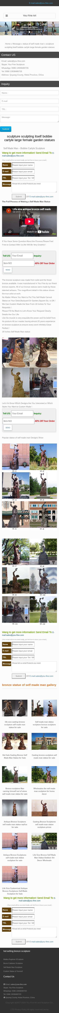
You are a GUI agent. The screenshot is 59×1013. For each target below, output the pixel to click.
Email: (16, 984)
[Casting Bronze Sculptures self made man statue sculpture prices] (44, 808)
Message (17, 44)
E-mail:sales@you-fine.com (41, 3)
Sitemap (46, 1009)
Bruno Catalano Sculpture (13, 963)
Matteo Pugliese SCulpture (13, 959)
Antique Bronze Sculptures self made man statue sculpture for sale (14, 857)
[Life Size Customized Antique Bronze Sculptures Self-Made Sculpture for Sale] (14, 874)
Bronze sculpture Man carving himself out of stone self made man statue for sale (14, 791)
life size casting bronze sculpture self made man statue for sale (14, 724)
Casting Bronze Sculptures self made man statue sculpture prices (44, 824)
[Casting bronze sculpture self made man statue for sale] (44, 741)
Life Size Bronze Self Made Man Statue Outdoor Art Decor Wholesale (44, 857)
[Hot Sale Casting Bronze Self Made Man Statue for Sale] (14, 741)
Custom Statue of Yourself (13, 971)
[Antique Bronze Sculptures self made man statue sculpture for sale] (14, 841)
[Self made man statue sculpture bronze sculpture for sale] (44, 708)
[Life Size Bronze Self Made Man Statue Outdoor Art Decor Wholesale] (44, 841)
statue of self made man (33, 44)
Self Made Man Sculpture (12, 967)
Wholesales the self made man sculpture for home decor (44, 791)
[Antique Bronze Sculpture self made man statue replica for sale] (14, 808)
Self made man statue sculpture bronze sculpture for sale (44, 724)
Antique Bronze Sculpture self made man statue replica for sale (15, 824)
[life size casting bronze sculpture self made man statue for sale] (14, 708)
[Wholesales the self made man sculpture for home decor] (44, 774)
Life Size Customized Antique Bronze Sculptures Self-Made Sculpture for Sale (14, 891)
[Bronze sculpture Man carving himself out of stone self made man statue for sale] (14, 774)
